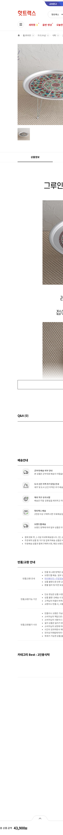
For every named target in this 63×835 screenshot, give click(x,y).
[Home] (19, 35)
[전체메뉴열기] (21, 24)
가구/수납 (42, 35)
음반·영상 (47, 25)
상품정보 (35, 157)
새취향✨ (33, 25)
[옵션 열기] (40, 818)
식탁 (54, 35)
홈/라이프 (27, 35)
